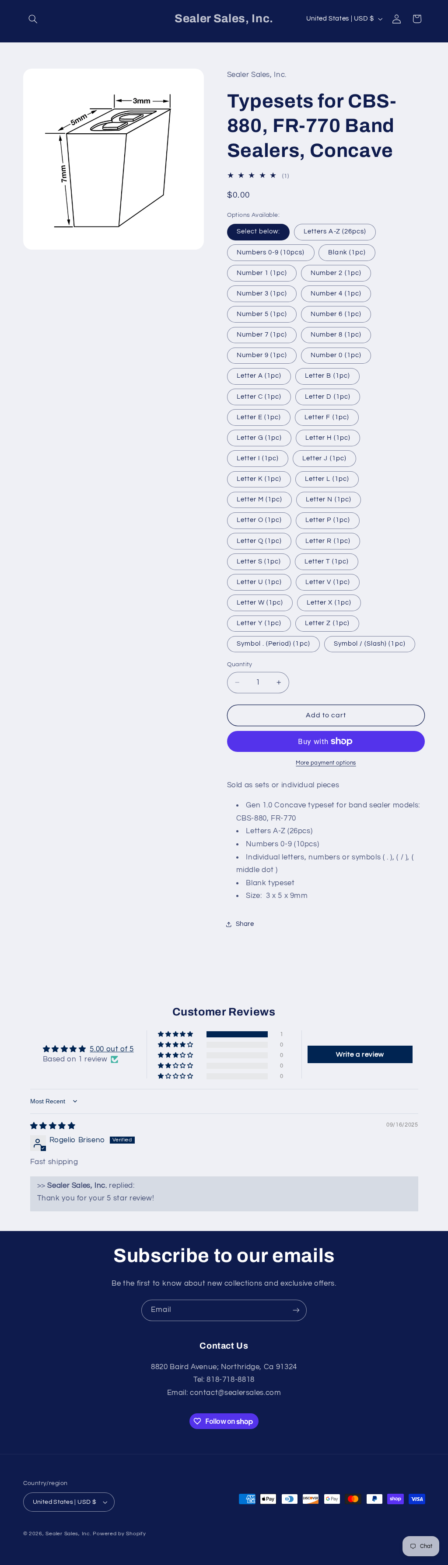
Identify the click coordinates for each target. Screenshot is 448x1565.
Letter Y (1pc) (259, 623)
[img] (53, 1126)
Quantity (239, 664)
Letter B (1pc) (327, 375)
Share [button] (245, 924)
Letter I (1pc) (258, 458)
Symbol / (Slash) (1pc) (370, 643)
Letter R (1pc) (327, 541)
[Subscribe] (296, 1310)
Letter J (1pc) (324, 458)
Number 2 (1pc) (336, 273)
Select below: (258, 231)
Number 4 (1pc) (336, 293)
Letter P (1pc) (327, 520)
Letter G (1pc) (259, 438)
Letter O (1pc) (259, 520)
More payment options (326, 763)
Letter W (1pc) (260, 602)
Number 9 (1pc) (262, 355)
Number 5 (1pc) (262, 314)
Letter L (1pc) (327, 479)
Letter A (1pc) (259, 375)
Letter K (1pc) (259, 479)
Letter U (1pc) (259, 582)
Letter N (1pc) (328, 499)
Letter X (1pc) (329, 602)
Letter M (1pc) (260, 499)
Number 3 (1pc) (262, 293)
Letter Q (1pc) (259, 541)
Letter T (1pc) (326, 561)
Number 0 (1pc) (336, 355)
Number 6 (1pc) (336, 314)
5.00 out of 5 (111, 1049)
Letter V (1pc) (327, 582)
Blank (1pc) (347, 252)
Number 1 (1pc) (262, 273)
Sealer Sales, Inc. (68, 1533)
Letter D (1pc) (327, 396)
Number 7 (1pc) (262, 334)
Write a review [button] (360, 1054)
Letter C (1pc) (259, 396)
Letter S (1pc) (259, 561)
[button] (33, 19)
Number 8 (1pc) (336, 334)
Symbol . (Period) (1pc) (273, 643)
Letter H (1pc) (327, 438)
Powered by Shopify (119, 1533)
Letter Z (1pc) (327, 623)
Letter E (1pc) (259, 417)
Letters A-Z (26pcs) (335, 231)
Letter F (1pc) (326, 417)
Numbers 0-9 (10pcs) (271, 252)
